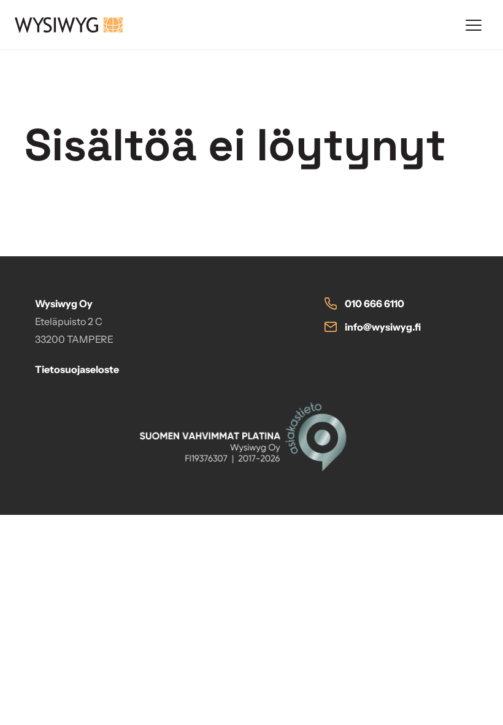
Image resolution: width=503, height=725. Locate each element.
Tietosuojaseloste (77, 369)
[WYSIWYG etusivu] (232, 25)
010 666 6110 (374, 303)
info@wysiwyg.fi (383, 327)
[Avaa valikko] (473, 25)
